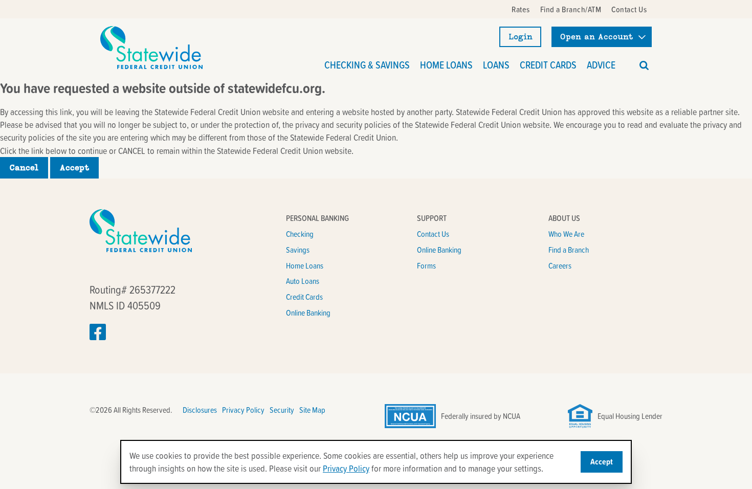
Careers (559, 265)
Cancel (24, 168)
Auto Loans (302, 280)
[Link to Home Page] (151, 47)
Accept (74, 168)
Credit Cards (304, 296)
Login (520, 37)
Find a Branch (568, 249)
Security (282, 409)
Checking (300, 233)
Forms (426, 265)
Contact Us (433, 233)
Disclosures (200, 409)
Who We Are (566, 233)
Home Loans (304, 265)
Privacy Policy (243, 409)
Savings (297, 249)
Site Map (312, 409)
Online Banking (308, 312)
